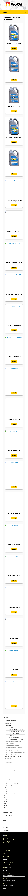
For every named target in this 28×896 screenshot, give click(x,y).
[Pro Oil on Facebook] (3, 888)
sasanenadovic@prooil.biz (9, 880)
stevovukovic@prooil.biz (8, 875)
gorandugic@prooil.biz (8, 885)
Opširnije (14, 48)
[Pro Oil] (14, 4)
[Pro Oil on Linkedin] (5, 888)
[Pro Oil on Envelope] (4, 888)
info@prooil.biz (9, 867)
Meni (5, 12)
